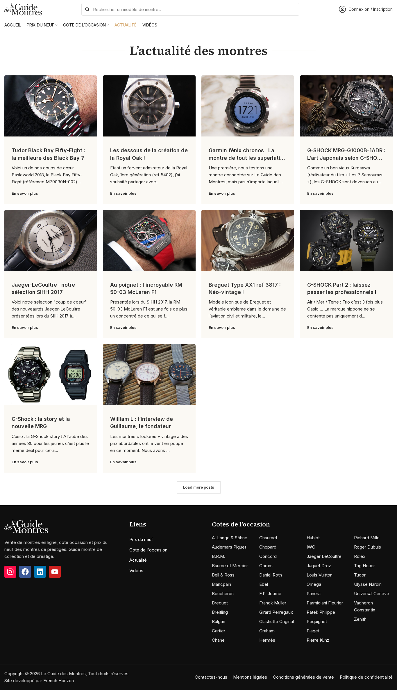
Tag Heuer (364, 565)
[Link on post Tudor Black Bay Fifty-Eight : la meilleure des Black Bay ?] (50, 105)
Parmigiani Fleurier (325, 603)
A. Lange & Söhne (229, 537)
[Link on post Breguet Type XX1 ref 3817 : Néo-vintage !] (247, 240)
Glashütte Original (276, 621)
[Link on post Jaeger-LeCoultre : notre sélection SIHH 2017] (50, 240)
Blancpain (221, 584)
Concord (268, 556)
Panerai (314, 593)
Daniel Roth (270, 575)
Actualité (138, 560)
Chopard (267, 547)
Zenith (360, 619)
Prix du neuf (141, 539)
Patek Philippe (321, 612)
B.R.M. (218, 556)
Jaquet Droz (319, 565)
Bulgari (218, 621)
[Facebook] (25, 572)
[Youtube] (55, 572)
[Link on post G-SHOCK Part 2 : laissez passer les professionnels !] (346, 240)
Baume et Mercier (230, 565)
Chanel (219, 640)
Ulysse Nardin (368, 584)
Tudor (360, 575)
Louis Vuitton (319, 575)
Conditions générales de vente (303, 677)
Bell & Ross (223, 575)
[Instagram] (10, 572)
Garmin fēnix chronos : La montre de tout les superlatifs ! (247, 157)
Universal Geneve (371, 593)
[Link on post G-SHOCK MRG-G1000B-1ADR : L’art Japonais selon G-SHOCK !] (346, 105)
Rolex (359, 556)
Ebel (263, 584)
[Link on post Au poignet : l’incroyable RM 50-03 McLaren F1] (149, 240)
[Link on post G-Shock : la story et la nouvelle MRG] (50, 374)
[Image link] (26, 526)
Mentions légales (250, 677)
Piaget (313, 631)
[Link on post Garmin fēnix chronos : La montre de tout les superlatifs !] (247, 105)
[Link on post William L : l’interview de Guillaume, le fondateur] (149, 374)
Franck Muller (272, 603)
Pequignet (317, 621)
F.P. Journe (270, 593)
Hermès (267, 640)
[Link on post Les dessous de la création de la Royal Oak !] (149, 105)
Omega (314, 584)
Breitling (220, 612)
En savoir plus (25, 193)
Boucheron (223, 593)
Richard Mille (367, 537)
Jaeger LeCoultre (324, 556)
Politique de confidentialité (366, 677)
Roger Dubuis (367, 547)
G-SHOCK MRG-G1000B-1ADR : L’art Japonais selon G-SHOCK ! (346, 157)
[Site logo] (23, 9)
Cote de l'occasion (148, 550)
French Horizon (58, 680)
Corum (266, 565)
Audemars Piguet (229, 547)
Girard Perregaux (276, 612)
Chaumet (268, 537)
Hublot (313, 537)
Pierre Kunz (318, 640)
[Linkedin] (40, 572)
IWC (311, 547)
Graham (267, 631)
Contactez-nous (211, 677)
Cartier (218, 631)
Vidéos (136, 570)
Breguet (220, 603)
